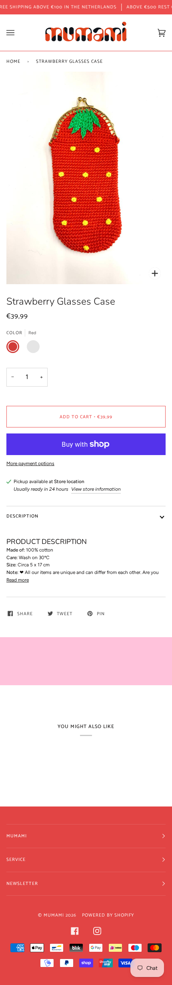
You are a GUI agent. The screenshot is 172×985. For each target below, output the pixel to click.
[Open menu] (18, 32)
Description (22, 516)
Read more (17, 580)
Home (13, 61)
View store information (96, 489)
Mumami (54, 915)
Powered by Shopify (108, 915)
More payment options (30, 463)
